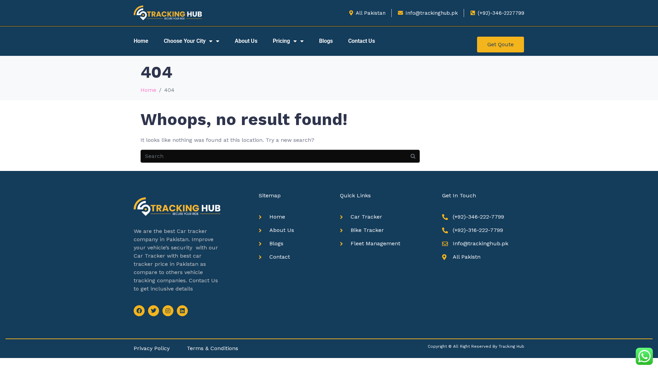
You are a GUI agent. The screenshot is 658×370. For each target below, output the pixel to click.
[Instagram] (167, 310)
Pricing (281, 41)
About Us (246, 41)
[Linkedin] (182, 310)
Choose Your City (185, 41)
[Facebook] (139, 310)
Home (141, 41)
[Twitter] (153, 310)
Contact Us (361, 41)
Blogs (326, 41)
